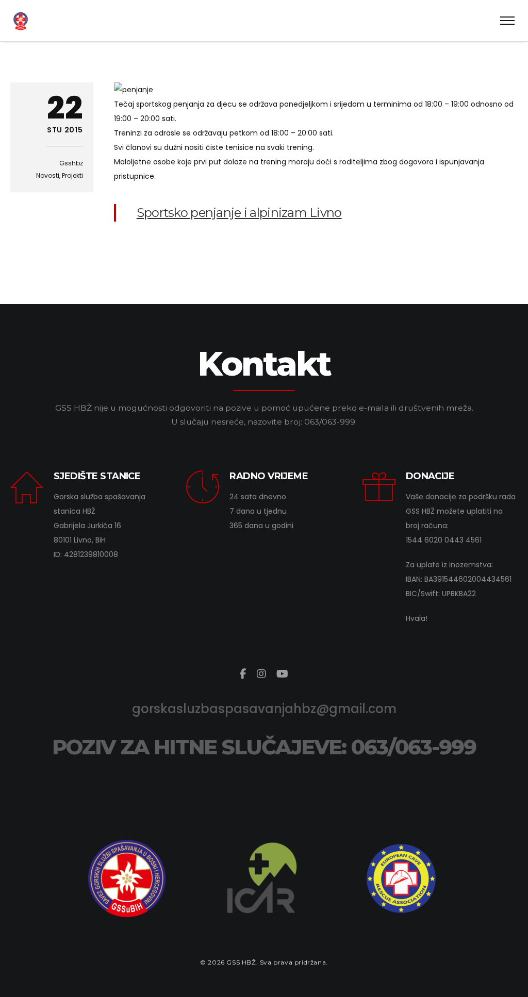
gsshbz (71, 163)
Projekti (72, 175)
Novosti (47, 175)
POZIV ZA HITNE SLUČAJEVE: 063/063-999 (264, 746)
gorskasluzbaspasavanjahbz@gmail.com (264, 708)
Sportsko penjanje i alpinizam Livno (239, 212)
